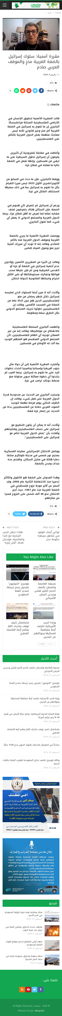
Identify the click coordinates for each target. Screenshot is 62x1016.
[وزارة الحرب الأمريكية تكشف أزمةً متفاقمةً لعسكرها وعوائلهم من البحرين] (44, 611)
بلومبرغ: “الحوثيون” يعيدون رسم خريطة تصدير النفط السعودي (34, 685)
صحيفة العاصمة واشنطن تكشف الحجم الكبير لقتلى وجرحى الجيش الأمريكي (31, 669)
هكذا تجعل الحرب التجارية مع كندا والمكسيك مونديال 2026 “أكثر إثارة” (13, 537)
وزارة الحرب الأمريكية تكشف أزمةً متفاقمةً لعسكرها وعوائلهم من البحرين (35, 700)
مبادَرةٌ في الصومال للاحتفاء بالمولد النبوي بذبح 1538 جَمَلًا (31, 745)
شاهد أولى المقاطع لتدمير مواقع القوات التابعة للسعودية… (24, 943)
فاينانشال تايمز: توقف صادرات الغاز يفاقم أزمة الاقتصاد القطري (33, 731)
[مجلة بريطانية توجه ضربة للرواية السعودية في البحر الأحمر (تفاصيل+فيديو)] (52, 916)
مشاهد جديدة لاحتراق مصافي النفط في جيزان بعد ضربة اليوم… (24, 928)
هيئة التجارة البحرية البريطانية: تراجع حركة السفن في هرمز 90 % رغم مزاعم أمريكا (31, 715)
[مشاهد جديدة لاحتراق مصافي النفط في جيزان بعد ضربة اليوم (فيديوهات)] (52, 930)
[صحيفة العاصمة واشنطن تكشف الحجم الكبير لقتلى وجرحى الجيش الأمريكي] (44, 572)
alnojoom (39, 1011)
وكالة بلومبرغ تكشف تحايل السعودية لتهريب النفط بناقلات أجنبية (31, 762)
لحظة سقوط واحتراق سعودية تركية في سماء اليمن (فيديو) (24, 957)
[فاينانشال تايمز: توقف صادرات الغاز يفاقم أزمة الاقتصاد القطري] (17, 611)
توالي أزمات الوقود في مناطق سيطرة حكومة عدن (48, 536)
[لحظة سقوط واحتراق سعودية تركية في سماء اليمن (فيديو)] (52, 960)
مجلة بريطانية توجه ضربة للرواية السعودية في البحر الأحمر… (23, 913)
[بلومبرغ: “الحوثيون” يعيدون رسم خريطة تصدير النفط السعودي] (17, 572)
